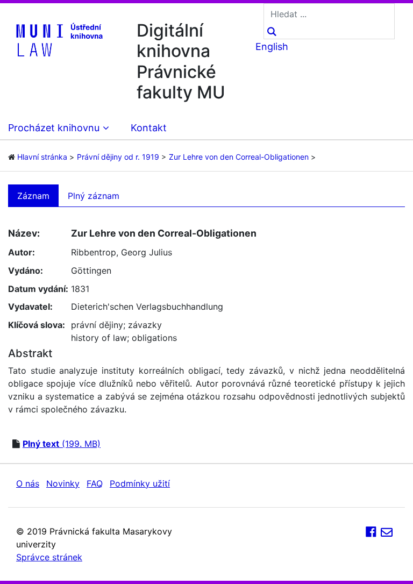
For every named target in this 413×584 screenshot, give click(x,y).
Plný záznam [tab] (93, 195)
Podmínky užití (140, 483)
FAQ (95, 483)
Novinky (63, 483)
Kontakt (149, 127)
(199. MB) (62, 443)
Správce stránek (49, 557)
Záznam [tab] (33, 195)
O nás (27, 483)
